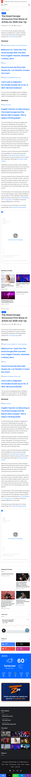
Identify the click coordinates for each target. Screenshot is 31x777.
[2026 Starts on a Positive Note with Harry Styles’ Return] (23, 595)
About (12, 766)
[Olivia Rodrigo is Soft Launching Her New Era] (8, 295)
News (22, 764)
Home (4, 10)
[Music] (6, 4)
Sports (18, 764)
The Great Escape (13, 36)
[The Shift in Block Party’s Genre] (23, 278)
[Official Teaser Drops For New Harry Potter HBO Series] (25, 746)
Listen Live (17, 766)
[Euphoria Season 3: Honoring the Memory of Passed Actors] (5, 740)
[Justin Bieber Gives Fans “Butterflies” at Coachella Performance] (15, 734)
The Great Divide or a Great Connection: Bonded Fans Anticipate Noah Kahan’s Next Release (8, 603)
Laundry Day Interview (22, 292)
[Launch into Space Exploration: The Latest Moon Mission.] (5, 746)
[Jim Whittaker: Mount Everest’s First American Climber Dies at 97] (25, 734)
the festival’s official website (18, 207)
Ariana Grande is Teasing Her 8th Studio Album (7, 286)
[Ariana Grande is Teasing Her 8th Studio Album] (8, 278)
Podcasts (27, 764)
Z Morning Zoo (12, 764)
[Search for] (29, 5)
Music (7, 10)
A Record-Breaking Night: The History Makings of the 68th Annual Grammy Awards (22, 585)
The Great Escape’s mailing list (17, 155)
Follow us (4, 753)
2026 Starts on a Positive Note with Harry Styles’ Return (22, 601)
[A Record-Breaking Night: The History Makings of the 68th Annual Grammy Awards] (23, 577)
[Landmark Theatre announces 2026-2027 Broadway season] (5, 734)
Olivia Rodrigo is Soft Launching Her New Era (7, 301)
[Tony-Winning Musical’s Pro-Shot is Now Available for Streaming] (25, 740)
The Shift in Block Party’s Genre (23, 284)
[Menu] (2, 5)
